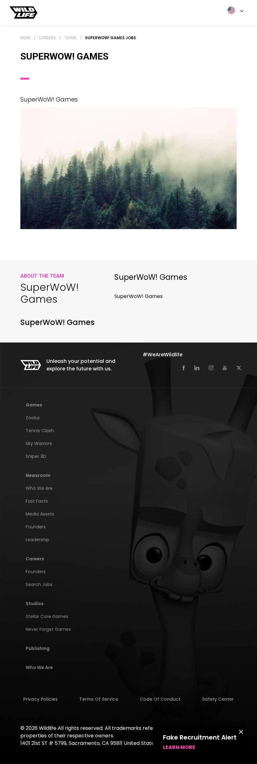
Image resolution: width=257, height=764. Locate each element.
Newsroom (38, 475)
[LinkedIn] (196, 367)
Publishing (38, 648)
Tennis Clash (40, 430)
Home (25, 37)
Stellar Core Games (47, 616)
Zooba (32, 418)
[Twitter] (238, 367)
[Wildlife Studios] (23, 12)
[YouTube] (225, 367)
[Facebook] (183, 367)
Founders (36, 527)
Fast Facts (37, 501)
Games (34, 405)
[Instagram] (211, 367)
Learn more (179, 747)
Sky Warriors (39, 443)
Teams (70, 37)
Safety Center (218, 699)
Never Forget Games (48, 629)
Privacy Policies (40, 699)
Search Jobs (39, 584)
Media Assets (40, 514)
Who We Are (39, 488)
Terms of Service (98, 699)
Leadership (37, 539)
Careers (47, 37)
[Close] (241, 731)
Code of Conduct (160, 699)
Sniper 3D (36, 456)
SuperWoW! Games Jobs (110, 37)
